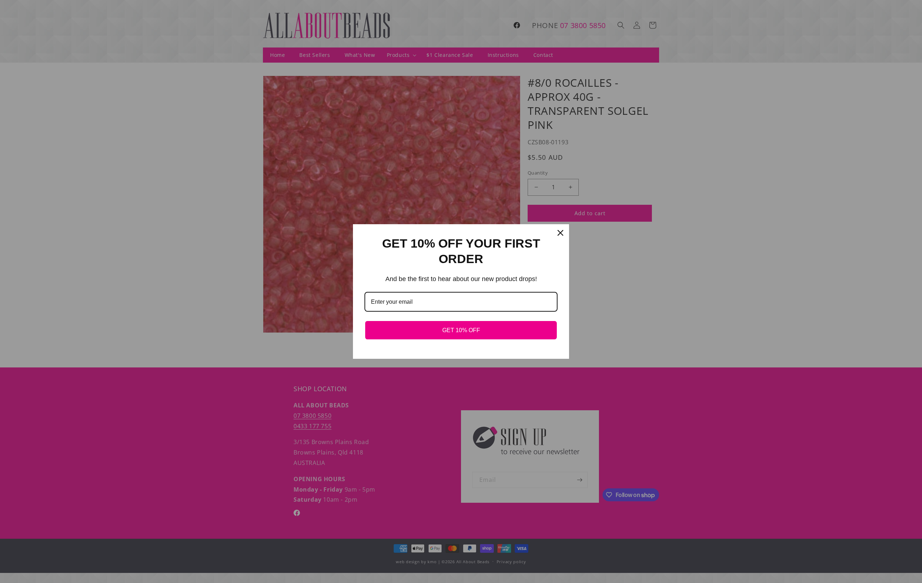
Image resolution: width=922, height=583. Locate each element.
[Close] (560, 232)
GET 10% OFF (461, 330)
